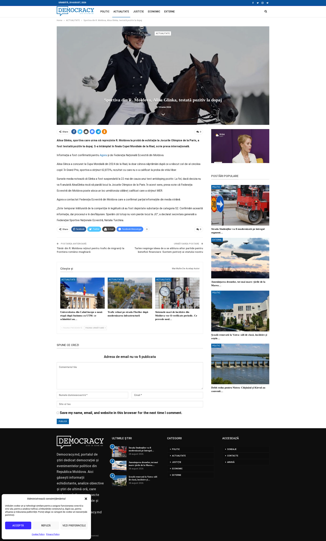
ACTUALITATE (121, 11)
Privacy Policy (52, 534)
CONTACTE (232, 456)
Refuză (46, 525)
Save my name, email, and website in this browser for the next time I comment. (121, 413)
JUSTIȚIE (138, 11)
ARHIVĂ (230, 462)
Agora (103, 155)
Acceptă (18, 525)
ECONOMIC (154, 11)
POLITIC (104, 11)
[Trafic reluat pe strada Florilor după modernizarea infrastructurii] (130, 293)
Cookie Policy (38, 534)
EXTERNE (169, 11)
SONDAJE (232, 449)
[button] (86, 498)
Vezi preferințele (74, 525)
